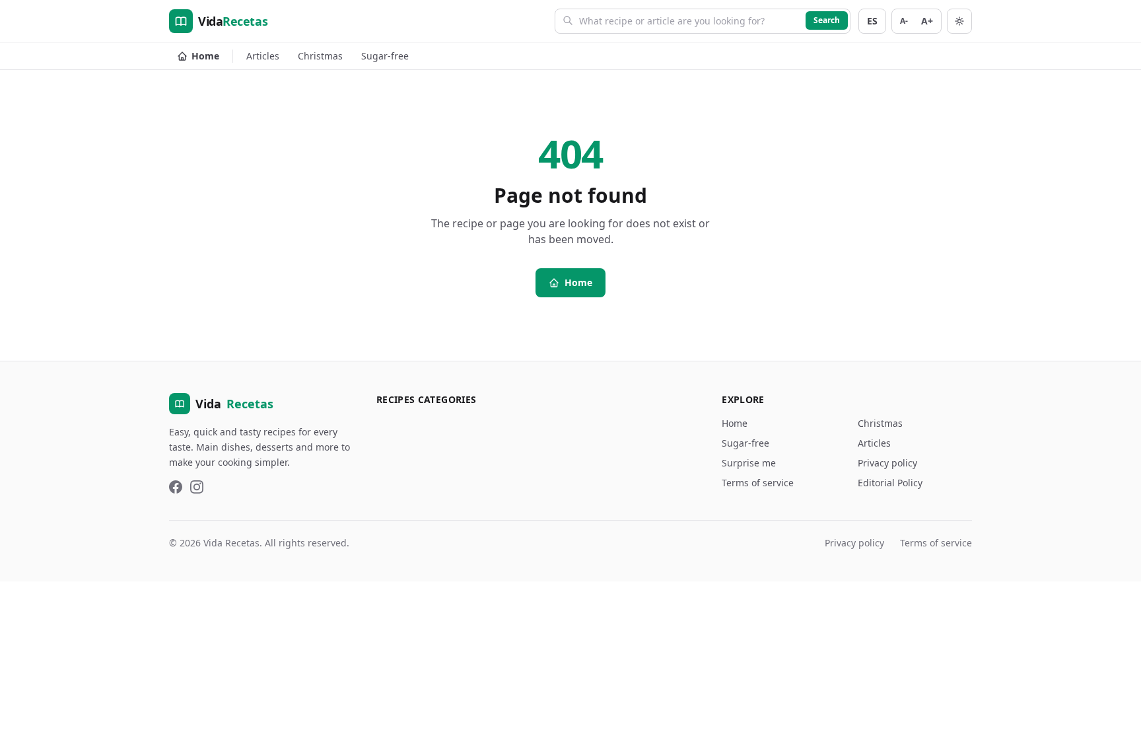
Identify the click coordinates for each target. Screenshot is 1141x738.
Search (826, 20)
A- (904, 20)
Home (205, 56)
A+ (927, 21)
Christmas (320, 56)
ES (872, 21)
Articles (262, 56)
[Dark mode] (959, 21)
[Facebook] (175, 487)
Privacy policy (887, 463)
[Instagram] (196, 487)
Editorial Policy (890, 482)
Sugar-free (385, 56)
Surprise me (749, 463)
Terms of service (758, 482)
